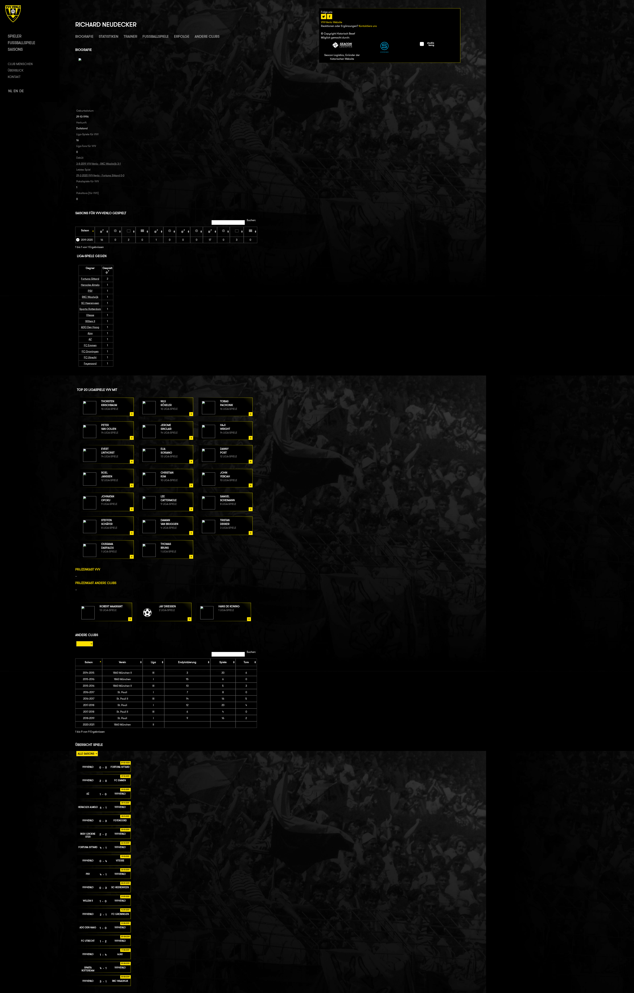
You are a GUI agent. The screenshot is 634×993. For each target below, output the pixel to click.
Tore (246, 662)
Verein (122, 662)
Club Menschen (20, 64)
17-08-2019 (125, 950)
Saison (85, 230)
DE (21, 91)
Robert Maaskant (111, 606)
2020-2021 (88, 724)
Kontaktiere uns (368, 26)
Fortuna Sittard (90, 278)
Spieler (14, 36)
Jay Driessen (167, 606)
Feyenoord (90, 363)
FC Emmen (90, 345)
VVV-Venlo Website (331, 22)
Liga (153, 662)
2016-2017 (88, 692)
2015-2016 (88, 679)
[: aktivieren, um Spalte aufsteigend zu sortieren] (102, 232)
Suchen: (251, 220)
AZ (90, 339)
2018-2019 (88, 718)
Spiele (223, 662)
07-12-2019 (125, 776)
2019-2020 (87, 239)
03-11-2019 (125, 816)
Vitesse (90, 315)
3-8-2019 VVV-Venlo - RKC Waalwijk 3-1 (98, 163)
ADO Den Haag (90, 327)
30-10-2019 (125, 829)
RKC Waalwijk (90, 297)
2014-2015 (88, 672)
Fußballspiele (21, 42)
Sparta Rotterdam (90, 309)
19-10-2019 (125, 856)
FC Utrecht (90, 357)
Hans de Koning (229, 606)
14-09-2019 (125, 910)
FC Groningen (90, 351)
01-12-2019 (125, 789)
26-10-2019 (125, 843)
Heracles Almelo (90, 284)
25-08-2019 (125, 936)
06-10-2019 (125, 870)
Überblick (15, 70)
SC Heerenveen (90, 303)
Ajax (90, 333)
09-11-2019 (125, 803)
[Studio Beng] (427, 45)
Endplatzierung (187, 662)
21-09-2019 (125, 896)
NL (10, 91)
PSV (90, 290)
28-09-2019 (125, 883)
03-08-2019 (125, 976)
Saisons (15, 49)
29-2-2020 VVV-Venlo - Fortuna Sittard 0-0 (100, 175)
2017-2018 (88, 705)
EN (16, 91)
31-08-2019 (125, 923)
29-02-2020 (125, 763)
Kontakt (14, 77)
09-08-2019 (125, 963)
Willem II (90, 321)
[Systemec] (384, 51)
